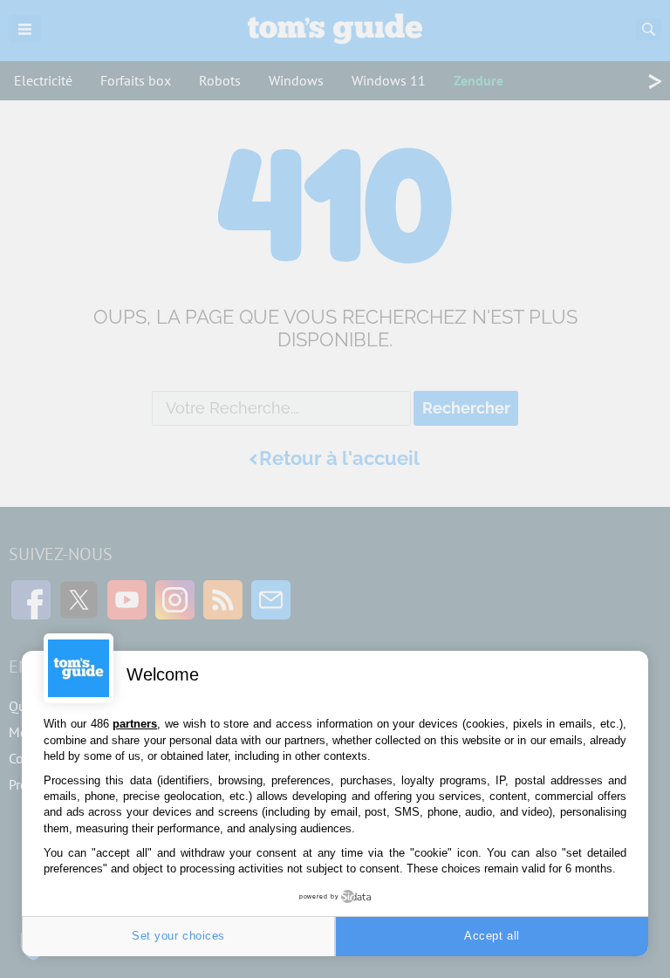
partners (135, 723)
